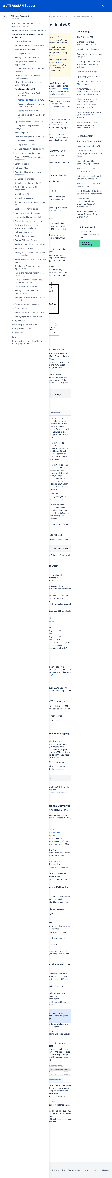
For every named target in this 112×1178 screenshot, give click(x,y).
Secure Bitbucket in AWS (29, 111)
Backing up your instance (88, 72)
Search (103, 6)
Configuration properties (25, 145)
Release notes (18, 333)
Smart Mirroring (22, 164)
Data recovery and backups (27, 153)
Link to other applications (26, 286)
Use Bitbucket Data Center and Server (29, 30)
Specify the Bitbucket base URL (29, 121)
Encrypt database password (27, 304)
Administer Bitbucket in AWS (31, 100)
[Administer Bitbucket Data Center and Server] (69, 17)
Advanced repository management (30, 45)
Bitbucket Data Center (22, 329)
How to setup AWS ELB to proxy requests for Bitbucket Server (89, 153)
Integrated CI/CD (19, 320)
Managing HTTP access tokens (29, 316)
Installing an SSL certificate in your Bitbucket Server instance (89, 64)
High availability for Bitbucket (28, 217)
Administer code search (25, 248)
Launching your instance (87, 49)
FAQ (14, 337)
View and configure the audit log (29, 136)
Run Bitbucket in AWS (25, 89)
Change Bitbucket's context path (29, 149)
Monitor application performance (29, 312)
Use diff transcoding (24, 198)
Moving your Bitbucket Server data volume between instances (87, 125)
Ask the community (87, 243)
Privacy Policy (58, 1170)
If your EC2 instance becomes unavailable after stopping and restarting (88, 91)
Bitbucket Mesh (22, 168)
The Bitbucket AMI (85, 37)
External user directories (25, 49)
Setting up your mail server (27, 57)
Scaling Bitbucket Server (26, 240)
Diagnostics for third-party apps (29, 221)
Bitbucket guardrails (24, 232)
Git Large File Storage (24, 179)
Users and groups (23, 41)
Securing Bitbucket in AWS (88, 146)
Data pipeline (21, 308)
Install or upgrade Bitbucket (24, 324)
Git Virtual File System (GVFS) (28, 183)
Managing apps (22, 132)
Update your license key (25, 141)
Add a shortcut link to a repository (30, 244)
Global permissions (23, 53)
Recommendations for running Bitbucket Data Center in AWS (87, 214)
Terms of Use (74, 1170)
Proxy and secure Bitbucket (27, 213)
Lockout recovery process (26, 209)
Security (87, 1170)
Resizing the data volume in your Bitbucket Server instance (89, 115)
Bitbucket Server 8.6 (20, 16)
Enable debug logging (25, 236)
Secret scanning (22, 194)
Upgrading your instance (88, 76)
